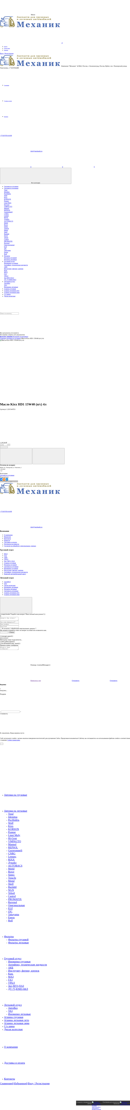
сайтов (89, 1103)
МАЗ (6, 272)
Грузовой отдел (9, 261)
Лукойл (6, 219)
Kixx (5, 197)
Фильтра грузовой (10, 258)
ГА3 (5, 274)
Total (5, 190)
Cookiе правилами (13, 740)
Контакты (6, 116)
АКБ (5, 267)
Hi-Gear (6, 205)
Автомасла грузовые (11, 186)
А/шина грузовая (10, 289)
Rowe (6, 225)
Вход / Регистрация (6, 53)
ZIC (5, 248)
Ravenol (6, 243)
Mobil (6, 223)
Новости (7, 540)
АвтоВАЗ (7, 582)
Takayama (7, 250)
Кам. (5, 270)
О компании (6, 85)
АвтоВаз (7, 283)
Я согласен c (19, 628)
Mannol (6, 208)
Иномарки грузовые (11, 263)
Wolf (5, 195)
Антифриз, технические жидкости (16, 265)
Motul (6, 230)
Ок (1, 744)
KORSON (7, 199)
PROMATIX (8, 241)
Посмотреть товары (7, 735)
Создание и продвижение (83, 1102)
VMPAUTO (8, 206)
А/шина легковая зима (12, 292)
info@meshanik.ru (36, 151)
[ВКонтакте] (1, 479)
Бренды (5, 46)
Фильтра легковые (10, 259)
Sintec (6, 227)
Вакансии (6, 50)
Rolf (5, 254)
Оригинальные (9, 245)
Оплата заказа (7, 48)
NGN (6, 236)
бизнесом (116, 1103)
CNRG (6, 214)
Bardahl (6, 234)
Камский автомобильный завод (15, 574)
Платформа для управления (111, 1102)
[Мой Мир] (7, 479)
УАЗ (5, 285)
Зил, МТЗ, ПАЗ (9, 561)
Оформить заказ (5, 715)
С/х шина (7, 294)
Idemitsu (7, 192)
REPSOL (7, 210)
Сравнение (7, 1083)
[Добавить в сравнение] (48, 456)
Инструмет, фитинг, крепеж (13, 269)
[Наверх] (16, 605)
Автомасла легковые (11, 188)
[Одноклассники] (4, 479)
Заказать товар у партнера (9, 481)
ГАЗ (5, 556)
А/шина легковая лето (11, 291)
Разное (6, 201)
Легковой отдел (9, 281)
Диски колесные (9, 296)
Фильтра (7, 256)
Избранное (20, 1083)
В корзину (4, 447)
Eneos (6, 252)
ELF (5, 247)
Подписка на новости (11, 544)
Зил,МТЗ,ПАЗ (9, 278)
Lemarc (6, 216)
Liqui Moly (7, 203)
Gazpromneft (8, 212)
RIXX (6, 217)
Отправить (4, 632)
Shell (5, 232)
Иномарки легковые (11, 287)
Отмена (11, 632)
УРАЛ (6, 276)
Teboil (6, 237)
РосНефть (7, 194)
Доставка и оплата (8, 101)
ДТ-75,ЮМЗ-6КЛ (10, 280)
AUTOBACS (8, 221)
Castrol (6, 239)
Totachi (6, 228)
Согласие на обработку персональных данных (20, 546)
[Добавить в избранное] (16, 456)
